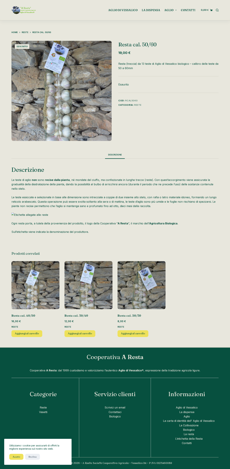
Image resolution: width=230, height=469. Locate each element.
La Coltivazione (189, 425)
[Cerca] (217, 10)
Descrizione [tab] (115, 154)
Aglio (168, 10)
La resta (189, 434)
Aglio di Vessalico (123, 10)
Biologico (115, 416)
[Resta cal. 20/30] (142, 285)
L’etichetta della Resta (189, 438)
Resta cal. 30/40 (76, 315)
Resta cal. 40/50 (23, 315)
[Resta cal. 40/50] (35, 285)
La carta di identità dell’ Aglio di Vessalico (189, 420)
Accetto (16, 456)
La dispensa (151, 10)
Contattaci (115, 412)
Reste (137, 105)
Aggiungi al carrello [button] (27, 333)
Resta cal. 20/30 (129, 315)
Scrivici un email (115, 407)
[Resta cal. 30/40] (88, 285)
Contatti (188, 10)
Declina (32, 456)
